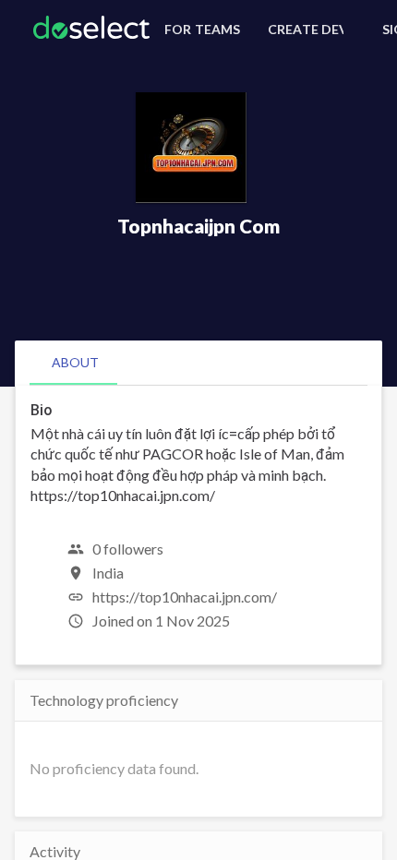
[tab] (75, 362)
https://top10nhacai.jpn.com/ (184, 596)
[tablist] (198, 362)
